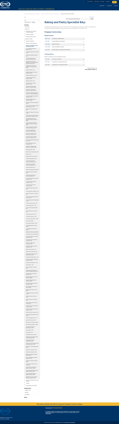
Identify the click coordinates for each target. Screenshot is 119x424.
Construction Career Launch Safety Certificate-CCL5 (32, 179)
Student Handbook (30, 34)
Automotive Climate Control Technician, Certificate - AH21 (31, 134)
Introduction (27, 26)
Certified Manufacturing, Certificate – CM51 (32, 293)
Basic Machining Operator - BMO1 (32, 324)
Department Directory (50, 412)
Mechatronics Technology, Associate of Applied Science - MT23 (32, 344)
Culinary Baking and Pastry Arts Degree (31, 226)
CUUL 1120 (47, 59)
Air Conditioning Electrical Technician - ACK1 (32, 52)
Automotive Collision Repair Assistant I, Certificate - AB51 (31, 87)
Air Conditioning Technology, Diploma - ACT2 (31, 49)
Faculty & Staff (96, 1)
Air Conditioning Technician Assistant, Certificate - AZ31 (31, 59)
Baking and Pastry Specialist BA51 (32, 231)
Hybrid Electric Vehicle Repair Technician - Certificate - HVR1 (31, 147)
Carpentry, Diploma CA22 (30, 167)
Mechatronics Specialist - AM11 (31, 352)
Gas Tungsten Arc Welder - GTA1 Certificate (31, 364)
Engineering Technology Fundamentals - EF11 (30, 341)
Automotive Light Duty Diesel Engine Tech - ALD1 (32, 140)
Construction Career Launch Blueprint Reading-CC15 (31, 176)
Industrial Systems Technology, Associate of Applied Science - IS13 (32, 271)
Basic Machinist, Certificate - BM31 (32, 322)
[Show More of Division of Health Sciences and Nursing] (24, 380)
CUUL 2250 (47, 46)
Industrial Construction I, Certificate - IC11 (32, 194)
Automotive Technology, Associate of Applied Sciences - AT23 (32, 106)
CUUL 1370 (47, 49)
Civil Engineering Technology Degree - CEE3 (32, 200)
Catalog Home (28, 390)
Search (33, 22)
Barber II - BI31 (28, 154)
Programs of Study (28, 38)
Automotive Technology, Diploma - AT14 (32, 109)
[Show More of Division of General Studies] (24, 43)
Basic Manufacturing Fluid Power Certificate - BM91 (31, 284)
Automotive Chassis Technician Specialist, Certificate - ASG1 (31, 137)
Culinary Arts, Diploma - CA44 (31, 216)
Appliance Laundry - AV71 (30, 80)
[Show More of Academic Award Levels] (24, 36)
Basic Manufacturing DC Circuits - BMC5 (32, 290)
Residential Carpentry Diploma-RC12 (32, 169)
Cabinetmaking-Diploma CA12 (31, 158)
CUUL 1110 (47, 41)
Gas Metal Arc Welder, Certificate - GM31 (32, 361)
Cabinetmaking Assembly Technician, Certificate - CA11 (31, 161)
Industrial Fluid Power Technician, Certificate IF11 (31, 303)
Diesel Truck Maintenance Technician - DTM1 (30, 243)
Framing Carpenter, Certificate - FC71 (32, 191)
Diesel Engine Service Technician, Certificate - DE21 (31, 240)
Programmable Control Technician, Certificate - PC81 (32, 310)
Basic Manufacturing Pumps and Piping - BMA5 (31, 287)
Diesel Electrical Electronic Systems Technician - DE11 (32, 237)
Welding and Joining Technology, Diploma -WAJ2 (31, 355)
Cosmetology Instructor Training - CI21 (31, 211)
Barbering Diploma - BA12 (30, 149)
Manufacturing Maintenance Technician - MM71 (31, 100)
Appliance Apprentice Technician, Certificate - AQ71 (31, 73)
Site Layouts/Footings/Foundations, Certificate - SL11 (32, 197)
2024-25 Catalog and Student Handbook (32, 13)
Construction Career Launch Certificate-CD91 (31, 185)
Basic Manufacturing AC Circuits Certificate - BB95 (31, 277)
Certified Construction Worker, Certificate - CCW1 (31, 182)
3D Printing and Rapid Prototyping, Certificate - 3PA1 (32, 260)
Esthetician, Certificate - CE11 (31, 249)
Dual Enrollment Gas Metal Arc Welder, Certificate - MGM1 (31, 368)
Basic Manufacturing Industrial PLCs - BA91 (32, 315)
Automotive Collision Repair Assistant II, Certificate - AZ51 (31, 90)
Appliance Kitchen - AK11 (30, 69)
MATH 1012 (47, 38)
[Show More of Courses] (24, 383)
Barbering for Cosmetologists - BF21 (32, 151)
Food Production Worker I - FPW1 (31, 223)
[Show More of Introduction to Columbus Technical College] (24, 32)
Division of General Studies (31, 43)
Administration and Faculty (31, 385)
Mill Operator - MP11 (29, 332)
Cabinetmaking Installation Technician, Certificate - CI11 (31, 165)
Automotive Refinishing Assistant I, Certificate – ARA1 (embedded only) (32, 93)
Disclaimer (27, 29)
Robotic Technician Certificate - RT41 (32, 312)
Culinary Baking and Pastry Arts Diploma (31, 229)
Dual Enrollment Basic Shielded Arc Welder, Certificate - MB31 (32, 371)
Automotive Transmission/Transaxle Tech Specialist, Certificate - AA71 (32, 116)
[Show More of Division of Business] (24, 40)
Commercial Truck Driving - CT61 (31, 203)
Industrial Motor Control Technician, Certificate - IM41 (32, 306)
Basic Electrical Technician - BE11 (31, 156)
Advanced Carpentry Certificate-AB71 (31, 172)
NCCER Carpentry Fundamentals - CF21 (32, 188)
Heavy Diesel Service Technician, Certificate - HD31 (31, 247)
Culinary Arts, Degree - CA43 (31, 214)
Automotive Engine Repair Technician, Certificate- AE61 (31, 131)
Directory (102, 5)
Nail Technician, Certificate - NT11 (31, 251)
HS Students (108, 1)
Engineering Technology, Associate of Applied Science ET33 (32, 337)
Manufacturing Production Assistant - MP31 (32, 103)
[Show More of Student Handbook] (24, 34)
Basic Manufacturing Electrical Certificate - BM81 (31, 281)
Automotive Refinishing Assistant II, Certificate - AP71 (32, 97)
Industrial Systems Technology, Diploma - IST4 (31, 274)
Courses (27, 383)
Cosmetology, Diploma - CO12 (31, 205)
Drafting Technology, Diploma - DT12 (32, 257)
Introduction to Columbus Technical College (31, 32)
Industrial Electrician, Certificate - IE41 (31, 300)
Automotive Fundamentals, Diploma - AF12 (32, 113)
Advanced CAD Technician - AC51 (32, 262)
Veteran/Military (90, 1)
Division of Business (30, 41)
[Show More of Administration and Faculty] (24, 385)
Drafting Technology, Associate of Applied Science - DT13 (31, 254)
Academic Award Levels (31, 36)
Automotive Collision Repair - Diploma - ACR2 (31, 84)
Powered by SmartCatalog (70, 422)
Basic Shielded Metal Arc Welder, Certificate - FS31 (31, 358)
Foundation (102, 1)
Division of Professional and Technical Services (50, 13)
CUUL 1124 (47, 64)
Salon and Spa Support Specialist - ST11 (32, 208)
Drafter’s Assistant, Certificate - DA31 (31, 268)
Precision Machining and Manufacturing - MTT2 (30, 327)
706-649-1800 (57, 408)
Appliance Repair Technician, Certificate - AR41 (31, 78)
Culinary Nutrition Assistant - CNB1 (32, 218)
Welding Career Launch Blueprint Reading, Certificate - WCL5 (31, 377)
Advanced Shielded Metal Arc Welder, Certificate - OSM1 (31, 374)
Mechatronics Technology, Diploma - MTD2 (32, 347)
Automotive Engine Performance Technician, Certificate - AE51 (31, 128)
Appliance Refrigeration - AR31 (31, 75)
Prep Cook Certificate (29, 220)
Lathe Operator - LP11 (29, 330)
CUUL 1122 (47, 62)
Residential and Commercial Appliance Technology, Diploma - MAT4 (31, 66)
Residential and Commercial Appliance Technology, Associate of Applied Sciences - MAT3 (32, 62)
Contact (116, 5)
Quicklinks (109, 5)
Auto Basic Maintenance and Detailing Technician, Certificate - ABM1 (31, 119)
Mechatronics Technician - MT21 (31, 349)
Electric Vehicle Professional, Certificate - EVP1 (31, 144)
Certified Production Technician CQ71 (31, 297)
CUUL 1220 (47, 44)
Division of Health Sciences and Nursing (32, 381)
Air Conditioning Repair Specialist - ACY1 (32, 56)
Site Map (26, 392)
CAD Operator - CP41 (29, 264)
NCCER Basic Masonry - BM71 (31, 334)
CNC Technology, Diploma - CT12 (31, 317)
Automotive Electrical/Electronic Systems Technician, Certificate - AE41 (31, 123)
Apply (114, 2)
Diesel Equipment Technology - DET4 (32, 234)
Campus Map (48, 413)
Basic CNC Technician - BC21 (31, 320)
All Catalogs (27, 394)
